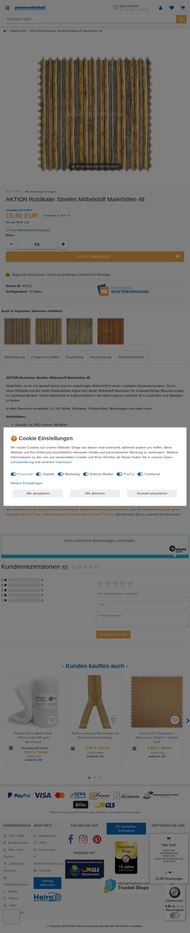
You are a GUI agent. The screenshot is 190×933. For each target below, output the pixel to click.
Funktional (152, 474)
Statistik (48, 474)
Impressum (63, 462)
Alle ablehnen (95, 493)
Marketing (72, 474)
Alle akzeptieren (38, 493)
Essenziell (25, 474)
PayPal (129, 474)
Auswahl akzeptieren (152, 493)
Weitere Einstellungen (27, 483)
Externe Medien (101, 474)
